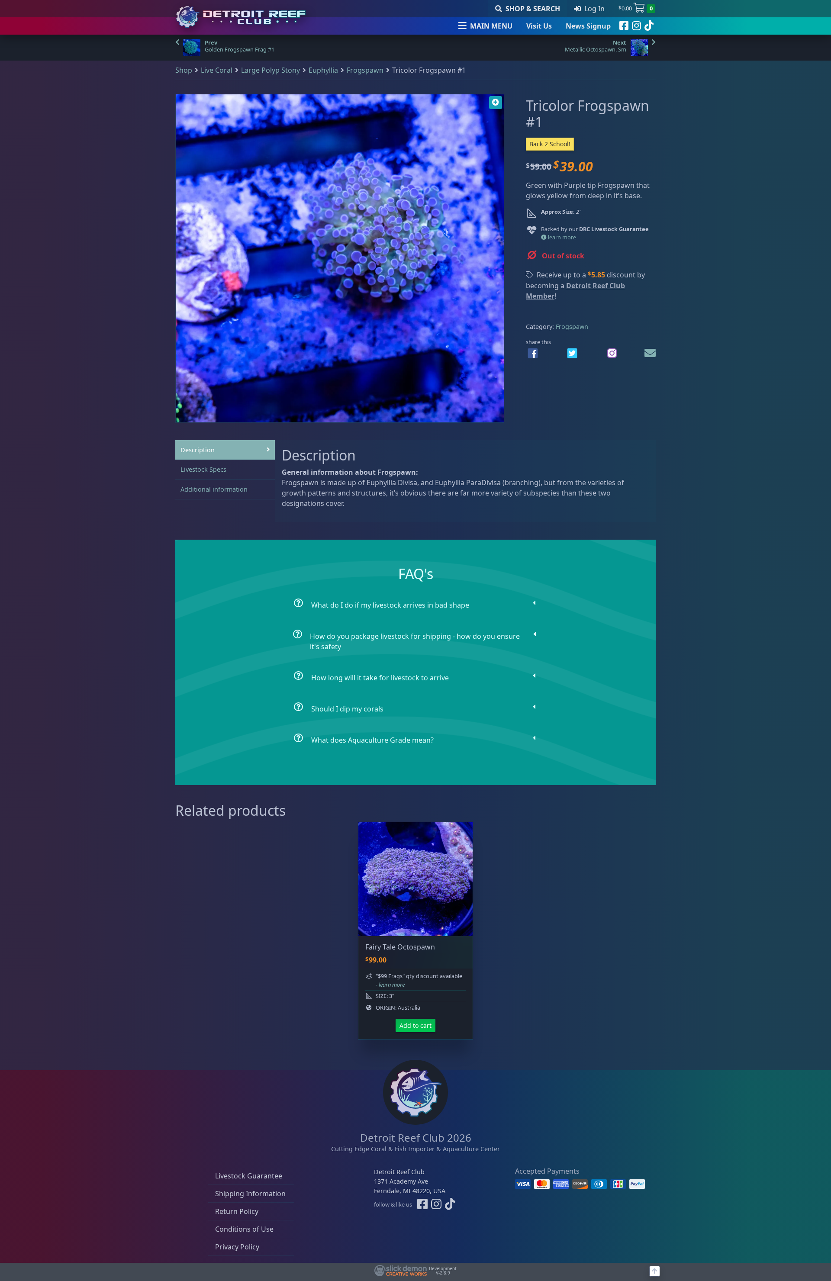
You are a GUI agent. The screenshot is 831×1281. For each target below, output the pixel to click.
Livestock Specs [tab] (203, 469)
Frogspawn (365, 70)
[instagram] (636, 26)
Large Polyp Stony (270, 70)
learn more (561, 237)
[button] (495, 102)
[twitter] (572, 353)
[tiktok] (649, 26)
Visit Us (539, 26)
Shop (183, 70)
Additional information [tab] (214, 489)
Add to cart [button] (415, 1025)
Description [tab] (197, 450)
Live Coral (216, 70)
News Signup (588, 26)
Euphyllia (323, 70)
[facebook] (623, 26)
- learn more (390, 984)
